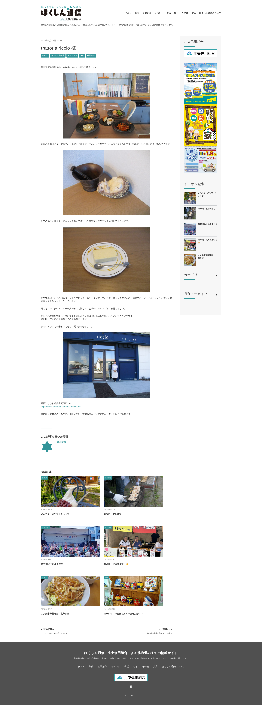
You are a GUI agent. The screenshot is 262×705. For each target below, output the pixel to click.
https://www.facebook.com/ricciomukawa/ (61, 407)
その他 (185, 13)
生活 (168, 13)
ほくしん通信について (210, 13)
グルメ (128, 13)
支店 (194, 13)
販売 (137, 13)
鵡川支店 (91, 56)
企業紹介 (146, 13)
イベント (158, 13)
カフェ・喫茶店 (57, 56)
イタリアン (72, 56)
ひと (176, 13)
